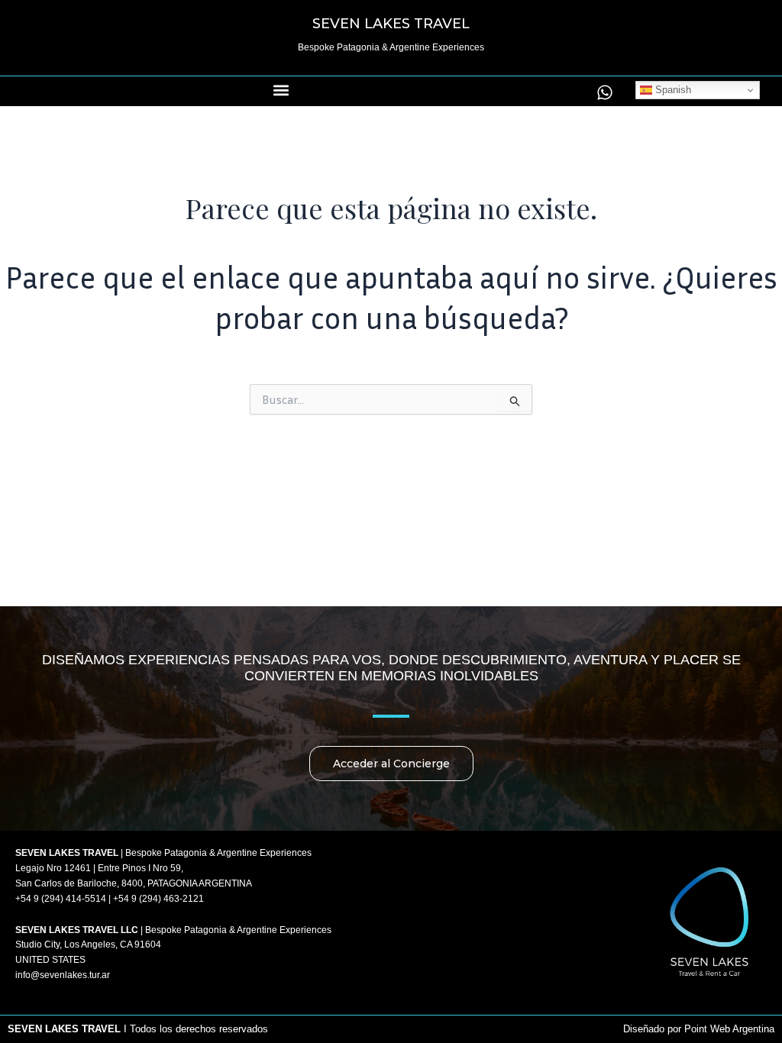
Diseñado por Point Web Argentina (698, 1029)
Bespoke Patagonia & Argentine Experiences (391, 47)
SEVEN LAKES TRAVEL (391, 23)
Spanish (671, 89)
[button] (281, 90)
